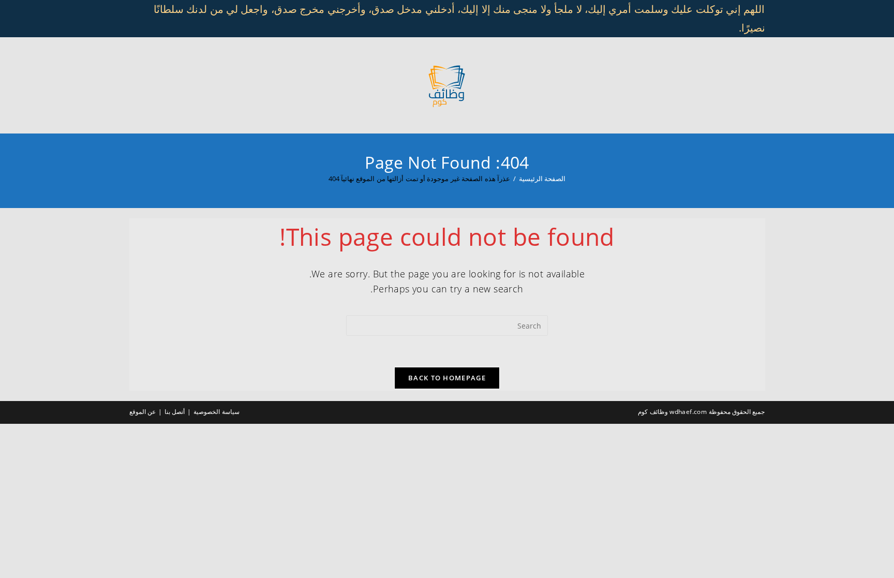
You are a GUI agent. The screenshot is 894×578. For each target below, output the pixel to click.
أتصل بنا (175, 411)
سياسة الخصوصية (216, 411)
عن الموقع (142, 411)
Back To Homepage (447, 377)
